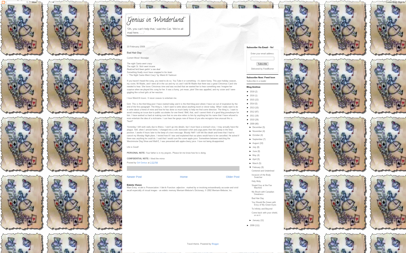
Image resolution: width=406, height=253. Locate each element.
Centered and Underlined (263, 171)
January (256, 220)
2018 (252, 91)
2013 (252, 107)
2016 (252, 95)
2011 (252, 115)
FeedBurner (268, 69)
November (257, 131)
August (256, 143)
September (257, 139)
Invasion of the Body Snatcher (261, 176)
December (257, 127)
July (254, 147)
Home (184, 176)
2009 (252, 124)
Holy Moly (256, 181)
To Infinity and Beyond (262, 209)
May (254, 155)
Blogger (215, 244)
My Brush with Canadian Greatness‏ (263, 193)
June (255, 151)
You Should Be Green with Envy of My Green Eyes (264, 203)
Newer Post (134, 176)
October (256, 135)
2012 (252, 112)
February (256, 167)
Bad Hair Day (258, 198)
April (254, 159)
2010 (252, 119)
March (255, 163)
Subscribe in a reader (256, 81)
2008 (252, 225)
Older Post (232, 176)
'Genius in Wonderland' (155, 20)
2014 (252, 103)
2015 (252, 99)
